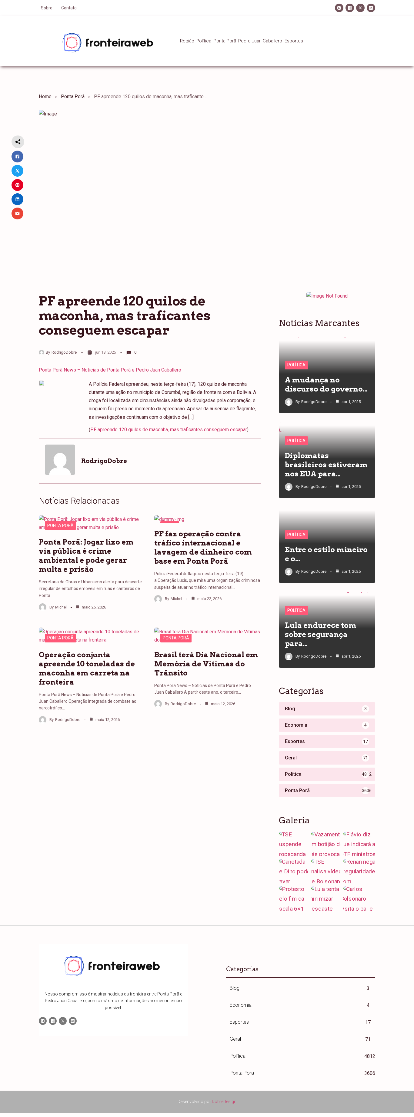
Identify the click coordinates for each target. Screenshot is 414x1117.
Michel (61, 607)
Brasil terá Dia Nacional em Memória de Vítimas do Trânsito (206, 663)
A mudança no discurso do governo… (326, 384)
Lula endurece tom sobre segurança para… (320, 634)
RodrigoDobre (64, 352)
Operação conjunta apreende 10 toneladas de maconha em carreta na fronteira (87, 668)
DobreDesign (224, 1101)
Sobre (46, 7)
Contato (69, 7)
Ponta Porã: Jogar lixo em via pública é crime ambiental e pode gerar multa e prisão (86, 556)
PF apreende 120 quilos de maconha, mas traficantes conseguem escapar (168, 429)
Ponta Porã (73, 96)
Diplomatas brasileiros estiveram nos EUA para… (326, 464)
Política (296, 364)
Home (45, 96)
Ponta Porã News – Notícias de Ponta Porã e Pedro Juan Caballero (110, 370)
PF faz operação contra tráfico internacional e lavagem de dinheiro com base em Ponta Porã (203, 547)
